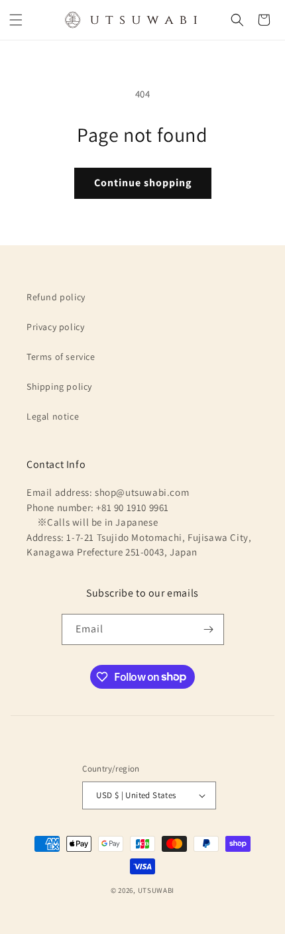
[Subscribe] (208, 629)
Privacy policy (55, 327)
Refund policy (56, 297)
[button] (16, 20)
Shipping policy (59, 386)
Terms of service (61, 357)
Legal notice (53, 416)
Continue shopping (143, 183)
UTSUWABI (156, 890)
